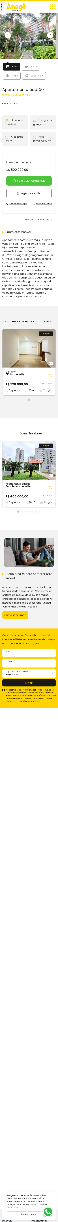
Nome (8, 651)
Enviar (29, 683)
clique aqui (12, 1208)
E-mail (9, 661)
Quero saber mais (43, 204)
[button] (50, 35)
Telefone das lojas (18, 204)
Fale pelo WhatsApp (31, 180)
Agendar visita (31, 193)
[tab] (11, 67)
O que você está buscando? (18, 672)
